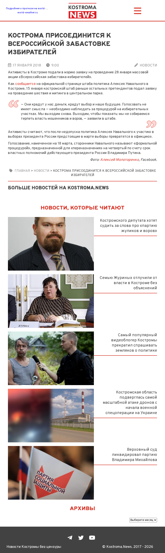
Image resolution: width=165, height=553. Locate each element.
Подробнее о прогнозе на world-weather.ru (32, 8)
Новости (148, 65)
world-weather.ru (27, 12)
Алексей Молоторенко (119, 160)
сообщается (25, 84)
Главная (22, 171)
